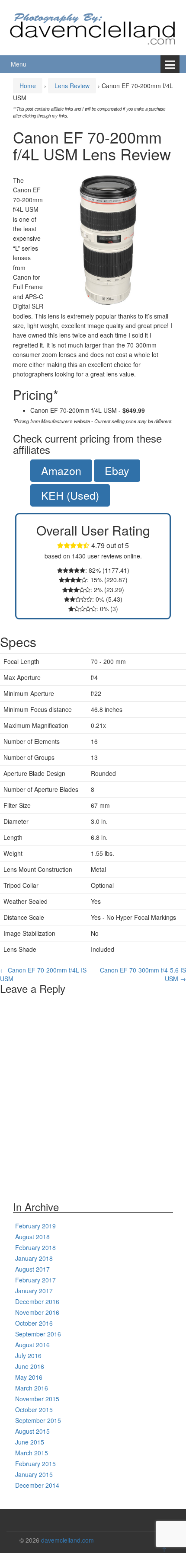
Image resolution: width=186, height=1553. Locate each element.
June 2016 (29, 1366)
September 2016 (38, 1334)
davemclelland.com (67, 1540)
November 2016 (37, 1312)
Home (27, 85)
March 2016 (31, 1388)
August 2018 (32, 1236)
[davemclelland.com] (93, 26)
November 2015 (37, 1398)
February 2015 (35, 1463)
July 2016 (28, 1355)
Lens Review (72, 85)
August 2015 (32, 1431)
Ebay (117, 470)
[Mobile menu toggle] (170, 64)
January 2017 (34, 1290)
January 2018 (34, 1258)
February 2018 (35, 1247)
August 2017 (32, 1269)
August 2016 (32, 1344)
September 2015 (38, 1420)
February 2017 (35, 1280)
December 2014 (37, 1485)
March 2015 (31, 1452)
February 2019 (35, 1225)
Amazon (61, 470)
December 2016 (37, 1301)
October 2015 (34, 1409)
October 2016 (34, 1323)
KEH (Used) (70, 495)
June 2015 (29, 1442)
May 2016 (28, 1377)
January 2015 (34, 1474)
